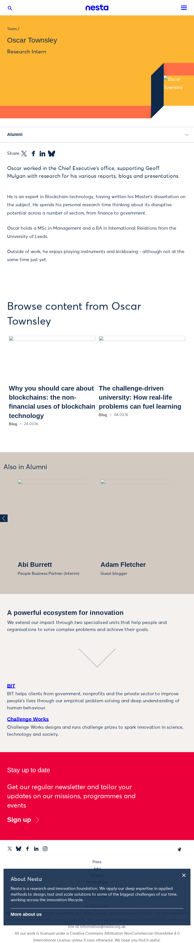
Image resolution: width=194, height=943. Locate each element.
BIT (11, 686)
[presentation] (4, 518)
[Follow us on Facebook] (27, 848)
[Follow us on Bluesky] (18, 848)
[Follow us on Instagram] (45, 848)
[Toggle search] (10, 9)
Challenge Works (28, 719)
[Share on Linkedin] (42, 153)
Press (97, 862)
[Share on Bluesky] (51, 153)
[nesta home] (97, 8)
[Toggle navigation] (184, 8)
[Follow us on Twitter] (9, 848)
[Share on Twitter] (24, 153)
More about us (26, 914)
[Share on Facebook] (33, 153)
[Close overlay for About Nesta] (185, 874)
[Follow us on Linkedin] (36, 848)
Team (12, 29)
